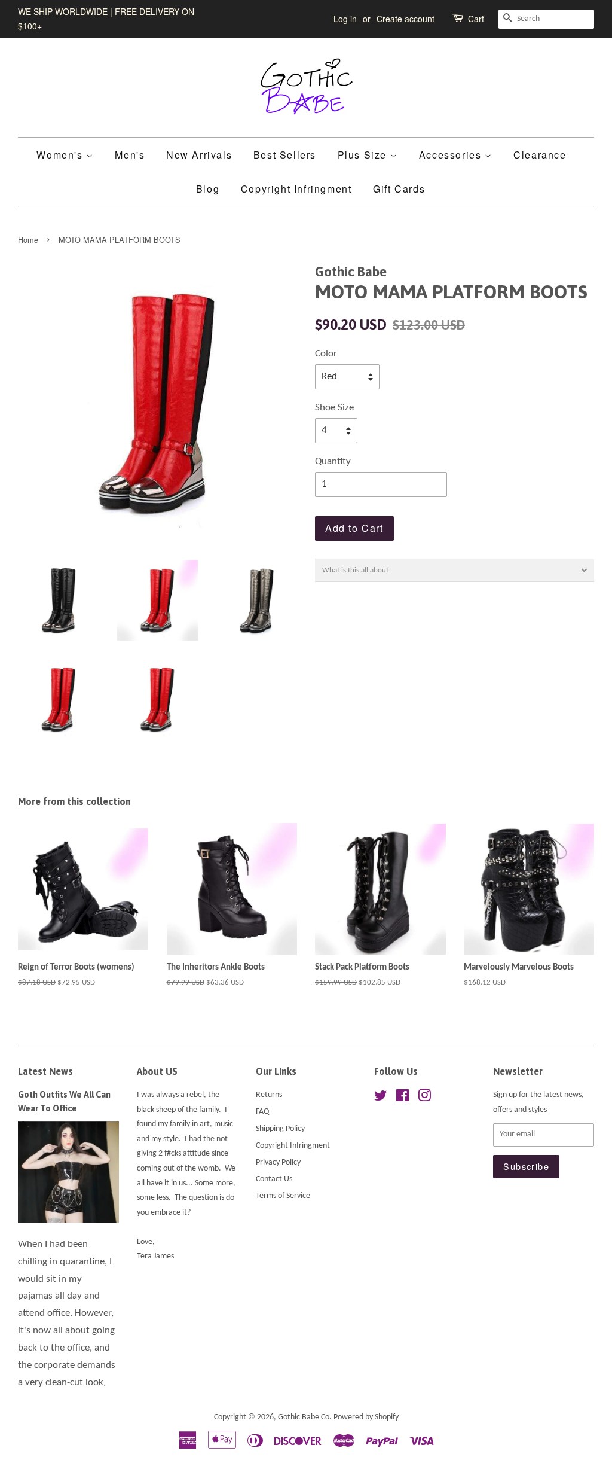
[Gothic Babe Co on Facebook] (402, 1098)
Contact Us (274, 1179)
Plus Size (364, 154)
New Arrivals (199, 154)
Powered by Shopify (366, 1417)
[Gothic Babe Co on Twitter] (380, 1098)
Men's (130, 154)
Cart (476, 19)
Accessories (452, 154)
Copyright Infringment (296, 189)
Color (326, 354)
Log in (345, 19)
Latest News (45, 1071)
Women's (61, 154)
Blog (207, 189)
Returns (269, 1094)
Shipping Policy (280, 1128)
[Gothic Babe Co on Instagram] (424, 1098)
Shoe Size (334, 408)
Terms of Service (283, 1195)
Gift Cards (399, 189)
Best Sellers (284, 154)
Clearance (539, 154)
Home (28, 239)
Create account (405, 19)
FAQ (262, 1111)
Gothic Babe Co (303, 1417)
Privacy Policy (278, 1162)
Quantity (333, 461)
